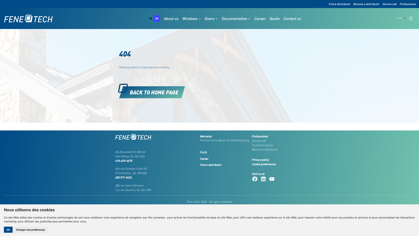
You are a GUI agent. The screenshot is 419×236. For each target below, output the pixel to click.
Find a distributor (339, 4)
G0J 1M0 (146, 190)
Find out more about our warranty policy (224, 140)
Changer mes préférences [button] (30, 229)
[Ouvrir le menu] (411, 18)
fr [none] (150, 18)
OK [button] (8, 229)
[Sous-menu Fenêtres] (199, 18)
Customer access (262, 145)
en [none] (156, 18)
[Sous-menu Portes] (216, 18)
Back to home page (154, 92)
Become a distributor (366, 4)
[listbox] (154, 18)
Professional (408, 4)
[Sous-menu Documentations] (249, 18)
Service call (390, 4)
